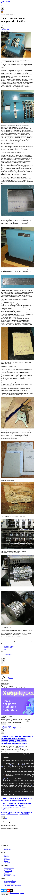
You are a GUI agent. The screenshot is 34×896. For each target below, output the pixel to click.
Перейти (3, 724)
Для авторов (7, 869)
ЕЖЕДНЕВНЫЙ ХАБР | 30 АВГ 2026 (11, 728)
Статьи (6, 855)
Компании (7, 859)
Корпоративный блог (10, 881)
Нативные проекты (9, 884)
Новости (6, 856)
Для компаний (8, 871)
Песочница (7, 862)
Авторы (6, 861)
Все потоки (6, 1)
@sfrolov (10, 678)
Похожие (13, 825)
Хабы (5, 858)
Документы (7, 872)
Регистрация (7, 849)
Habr (9, 894)
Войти (6, 848)
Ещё (6, 818)
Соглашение (7, 874)
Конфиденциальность (10, 875)
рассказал (21, 746)
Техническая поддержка (17, 893)
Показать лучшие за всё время (9, 828)
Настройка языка (5, 893)
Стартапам (7, 886)
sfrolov (2, 14)
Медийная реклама (9, 882)
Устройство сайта (9, 868)
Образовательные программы (12, 885)
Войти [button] (2, 10)
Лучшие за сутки (5, 825)
